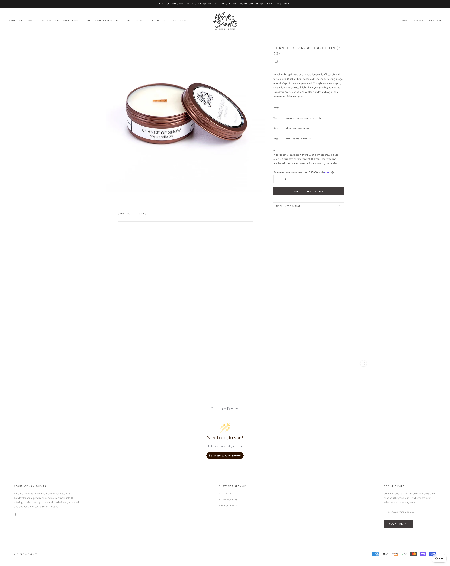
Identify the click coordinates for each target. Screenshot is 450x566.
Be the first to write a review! (225, 455)
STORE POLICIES (228, 499)
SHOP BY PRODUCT (21, 20)
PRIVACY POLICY (228, 505)
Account (403, 20)
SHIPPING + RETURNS (132, 213)
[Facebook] (15, 515)
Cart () (435, 20)
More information (288, 206)
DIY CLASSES (136, 20)
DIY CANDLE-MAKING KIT (103, 20)
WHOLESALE (180, 20)
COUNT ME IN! (398, 523)
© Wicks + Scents (26, 554)
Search (419, 20)
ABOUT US (159, 20)
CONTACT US (226, 493)
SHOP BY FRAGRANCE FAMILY (60, 20)
